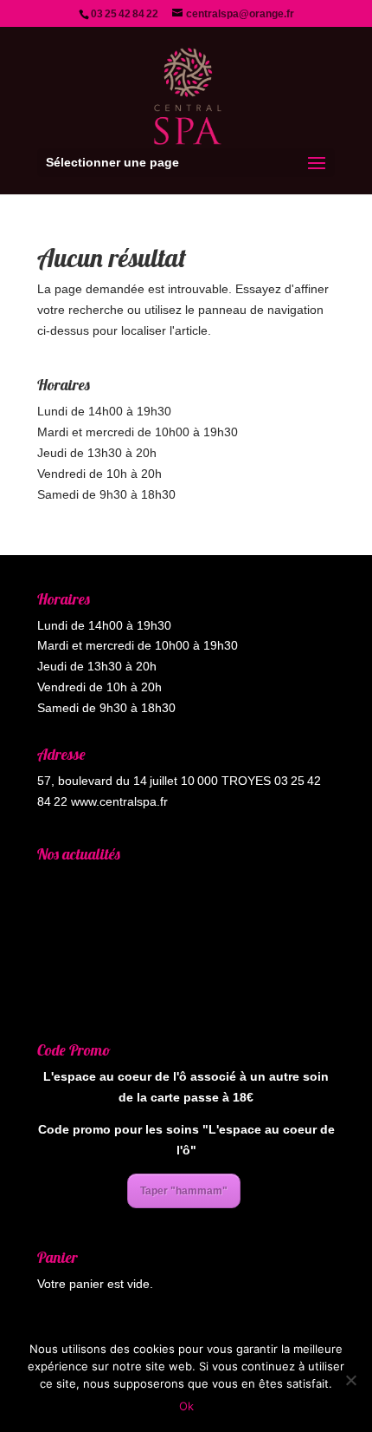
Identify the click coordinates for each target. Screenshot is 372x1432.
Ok (186, 1406)
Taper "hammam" (184, 1191)
